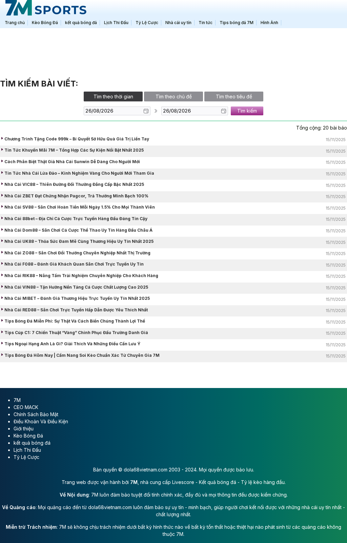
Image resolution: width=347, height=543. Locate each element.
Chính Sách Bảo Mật (36, 414)
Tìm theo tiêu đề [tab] (234, 96)
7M (17, 400)
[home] (45, 8)
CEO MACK (26, 407)
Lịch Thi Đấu (27, 450)
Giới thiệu (24, 428)
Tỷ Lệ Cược (26, 457)
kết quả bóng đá (32, 443)
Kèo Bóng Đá (28, 436)
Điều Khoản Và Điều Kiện (41, 421)
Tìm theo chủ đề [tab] (174, 96)
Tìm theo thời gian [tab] (113, 96)
